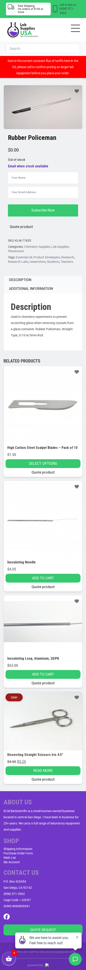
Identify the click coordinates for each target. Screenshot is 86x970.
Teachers (67, 261)
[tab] (43, 280)
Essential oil (24, 257)
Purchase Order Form (18, 853)
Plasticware (16, 251)
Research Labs (18, 261)
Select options (43, 463)
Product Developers (46, 257)
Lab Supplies (60, 246)
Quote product (21, 227)
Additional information (31, 289)
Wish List (10, 857)
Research (67, 257)
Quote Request (43, 930)
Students (53, 261)
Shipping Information (18, 849)
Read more (43, 770)
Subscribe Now (43, 210)
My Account (12, 862)
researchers (38, 261)
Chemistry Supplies (37, 246)
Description (20, 280)
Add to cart (43, 578)
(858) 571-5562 (14, 894)
